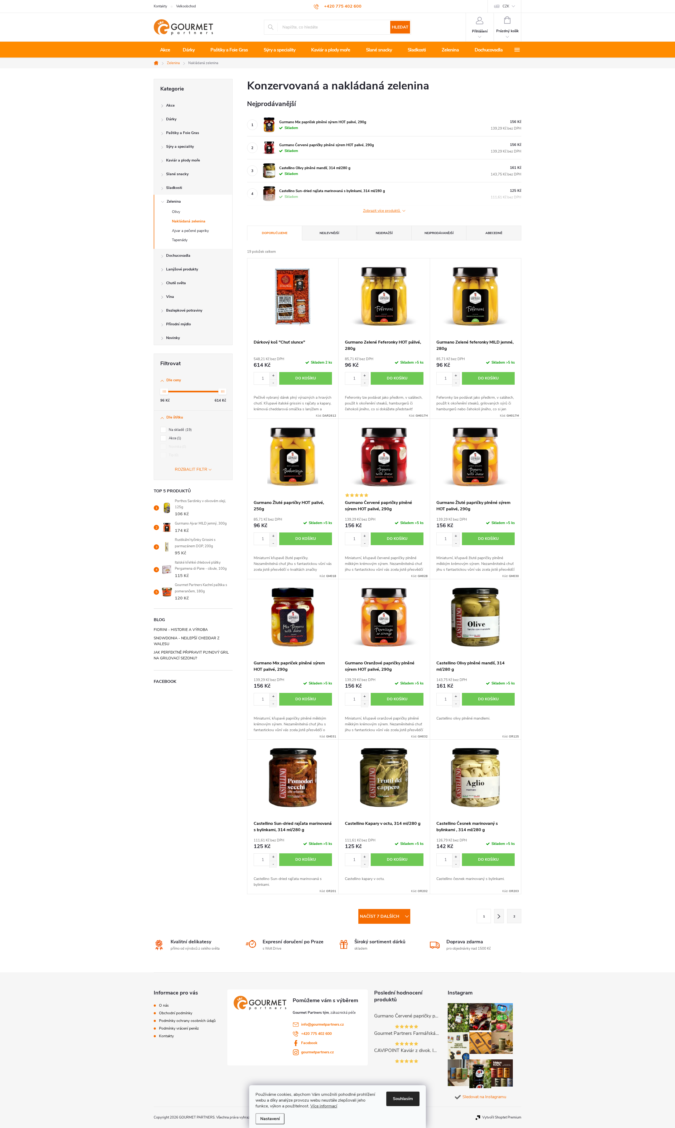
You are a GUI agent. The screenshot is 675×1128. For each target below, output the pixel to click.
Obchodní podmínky (175, 1013)
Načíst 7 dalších (380, 916)
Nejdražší (384, 233)
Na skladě (180, 429)
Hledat (400, 27)
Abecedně (493, 233)
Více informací (323, 1106)
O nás (164, 1005)
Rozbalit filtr (191, 469)
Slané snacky (177, 174)
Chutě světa (176, 282)
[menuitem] (165, 50)
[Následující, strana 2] (499, 916)
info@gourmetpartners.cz (322, 1024)
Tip (173, 455)
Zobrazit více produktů (382, 211)
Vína (170, 296)
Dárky (171, 119)
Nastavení (270, 1119)
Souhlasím (403, 1099)
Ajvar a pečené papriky (190, 230)
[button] (273, 375)
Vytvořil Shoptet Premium (501, 1117)
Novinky (173, 337)
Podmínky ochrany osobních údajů (187, 1021)
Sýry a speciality (180, 146)
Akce (170, 105)
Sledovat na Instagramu (484, 1097)
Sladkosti (174, 187)
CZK (506, 6)
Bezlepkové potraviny (184, 310)
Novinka (177, 446)
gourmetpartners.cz (317, 1052)
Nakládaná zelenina (188, 221)
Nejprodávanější (439, 233)
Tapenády (179, 239)
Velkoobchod (186, 6)
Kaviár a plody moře (183, 160)
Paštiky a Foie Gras (182, 132)
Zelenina (174, 201)
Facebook (309, 1042)
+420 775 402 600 (316, 1033)
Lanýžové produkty (182, 269)
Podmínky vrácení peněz (179, 1028)
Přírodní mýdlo (178, 324)
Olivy (176, 211)
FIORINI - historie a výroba (181, 629)
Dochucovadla (178, 255)
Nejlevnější (329, 233)
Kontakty (160, 6)
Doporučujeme (274, 233)
